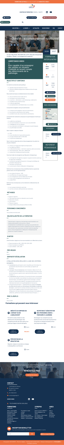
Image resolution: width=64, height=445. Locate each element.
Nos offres (15, 28)
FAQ (54, 28)
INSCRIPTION (52, 124)
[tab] (46, 52)
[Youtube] (51, 12)
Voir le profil (56, 134)
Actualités (36, 28)
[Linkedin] (47, 12)
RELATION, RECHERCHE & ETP (20, 54)
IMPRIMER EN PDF (52, 92)
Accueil (8, 54)
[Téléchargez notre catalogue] (7, 403)
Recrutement (46, 28)
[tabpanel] (50, 103)
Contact (60, 28)
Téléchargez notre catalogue (19, 403)
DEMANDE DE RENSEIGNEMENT (52, 100)
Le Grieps (25, 28)
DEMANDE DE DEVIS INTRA (52, 96)
